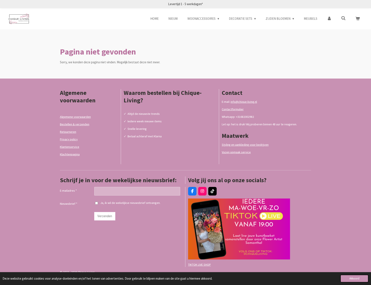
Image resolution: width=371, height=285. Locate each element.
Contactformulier (233, 109)
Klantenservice (69, 147)
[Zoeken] (343, 18)
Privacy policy (69, 139)
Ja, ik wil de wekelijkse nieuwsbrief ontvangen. (130, 203)
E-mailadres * (68, 191)
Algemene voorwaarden (75, 117)
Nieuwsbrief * (68, 204)
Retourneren (68, 132)
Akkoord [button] (354, 278)
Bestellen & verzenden (74, 124)
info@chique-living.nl (244, 102)
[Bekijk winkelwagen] (357, 19)
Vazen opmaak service (236, 152)
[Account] (329, 19)
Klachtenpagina (70, 154)
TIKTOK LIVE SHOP (199, 265)
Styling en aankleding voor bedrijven (245, 145)
